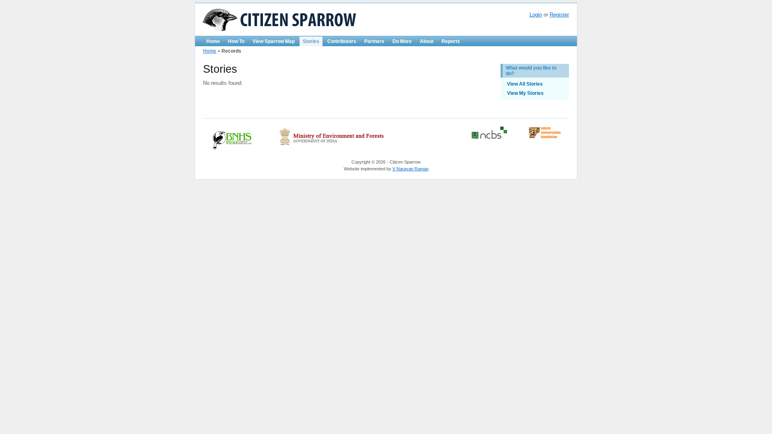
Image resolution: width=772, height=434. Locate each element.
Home (213, 41)
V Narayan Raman (410, 168)
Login (536, 15)
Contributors (341, 41)
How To (236, 41)
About (426, 41)
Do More (402, 41)
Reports (450, 41)
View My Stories (525, 93)
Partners (374, 41)
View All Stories (525, 84)
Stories (311, 41)
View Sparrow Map (274, 41)
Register (559, 15)
